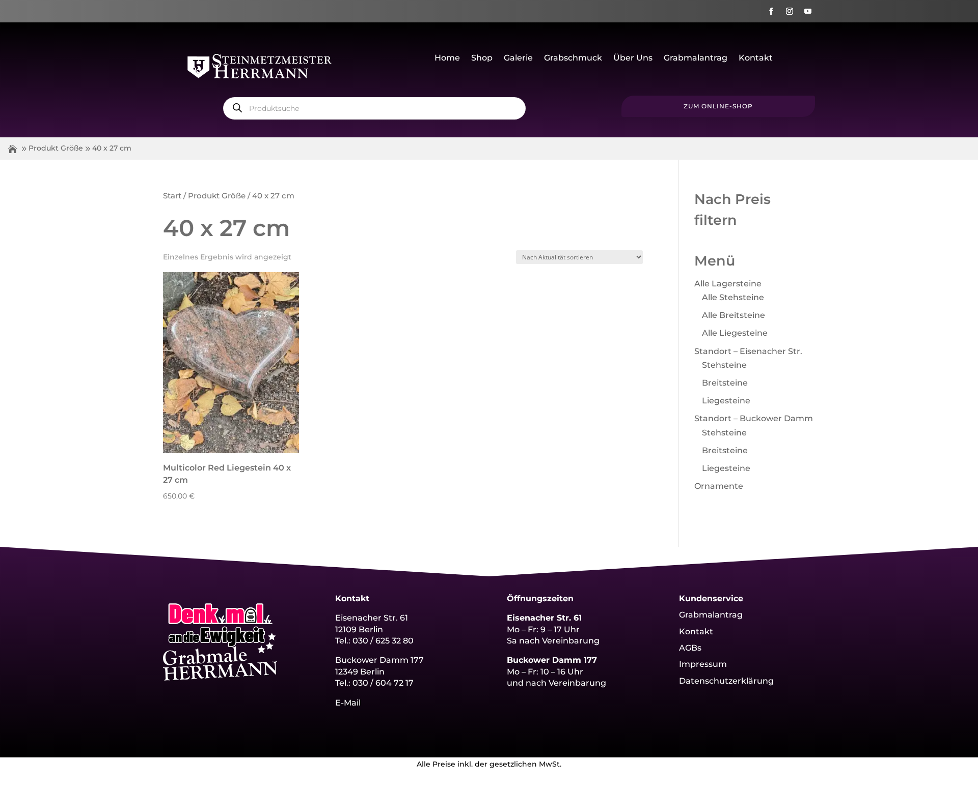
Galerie (518, 58)
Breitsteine (725, 383)
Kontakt (756, 58)
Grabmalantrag (695, 58)
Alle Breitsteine (733, 315)
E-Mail (348, 703)
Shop (482, 58)
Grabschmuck (573, 58)
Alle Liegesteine (735, 333)
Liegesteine (726, 400)
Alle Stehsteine (733, 297)
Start (172, 195)
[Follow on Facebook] (771, 11)
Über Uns (633, 58)
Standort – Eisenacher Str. (748, 351)
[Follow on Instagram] (789, 11)
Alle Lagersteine (728, 283)
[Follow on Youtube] (808, 11)
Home (447, 58)
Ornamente (718, 486)
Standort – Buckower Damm (753, 418)
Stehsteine (724, 365)
